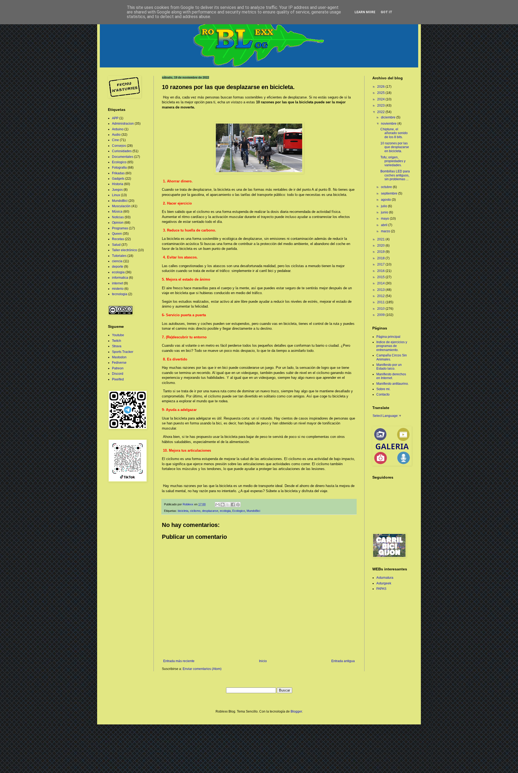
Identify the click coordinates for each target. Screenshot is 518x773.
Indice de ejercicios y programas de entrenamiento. (391, 346)
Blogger (296, 711)
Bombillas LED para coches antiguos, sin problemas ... (395, 175)
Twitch (116, 341)
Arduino (118, 129)
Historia (117, 184)
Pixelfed (118, 379)
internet (117, 283)
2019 (381, 252)
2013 (381, 290)
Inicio (263, 661)
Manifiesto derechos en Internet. (391, 376)
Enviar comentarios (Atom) (202, 669)
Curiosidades (122, 151)
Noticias (118, 217)
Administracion (123, 123)
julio (384, 206)
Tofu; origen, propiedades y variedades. (392, 161)
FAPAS (381, 589)
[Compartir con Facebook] (233, 504)
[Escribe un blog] (222, 504)
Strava (116, 346)
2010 (381, 309)
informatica (120, 278)
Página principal (388, 337)
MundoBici (253, 510)
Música (117, 211)
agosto (386, 200)
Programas (120, 228)
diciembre (388, 117)
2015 (381, 277)
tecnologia (119, 294)
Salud (116, 245)
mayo (385, 218)
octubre (387, 187)
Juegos (117, 190)
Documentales (122, 157)
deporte (117, 266)
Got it (386, 12)
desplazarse (210, 510)
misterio (118, 289)
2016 (381, 271)
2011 (381, 302)
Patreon (118, 368)
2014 (381, 283)
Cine (115, 140)
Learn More (365, 12)
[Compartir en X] (227, 504)
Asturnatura (384, 578)
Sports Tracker (122, 352)
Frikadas (118, 173)
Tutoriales (119, 256)
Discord (117, 374)
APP (115, 118)
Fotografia (119, 167)
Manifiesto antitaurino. (392, 384)
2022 (381, 112)
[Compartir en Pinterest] (238, 504)
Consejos (119, 146)
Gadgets (118, 179)
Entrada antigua (343, 661)
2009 (381, 315)
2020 (381, 245)
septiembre (389, 193)
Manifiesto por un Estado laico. (389, 366)
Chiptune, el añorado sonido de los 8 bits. (394, 133)
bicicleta (183, 510)
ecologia (225, 510)
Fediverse (119, 363)
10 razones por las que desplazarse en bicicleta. (394, 147)
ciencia (117, 261)
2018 (381, 258)
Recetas (118, 239)
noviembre (389, 123)
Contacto (383, 394)
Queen (117, 234)
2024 (381, 99)
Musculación (121, 206)
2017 (381, 264)
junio (385, 212)
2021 (381, 239)
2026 (381, 86)
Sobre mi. (383, 389)
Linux (116, 195)
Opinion (118, 222)
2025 (381, 93)
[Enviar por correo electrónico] (217, 504)
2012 (381, 296)
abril (384, 225)
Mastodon (119, 357)
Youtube (118, 335)
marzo (386, 231)
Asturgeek (383, 583)
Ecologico (238, 510)
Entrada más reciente (179, 661)
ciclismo (195, 510)
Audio (116, 135)
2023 (381, 105)
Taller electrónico (124, 250)
